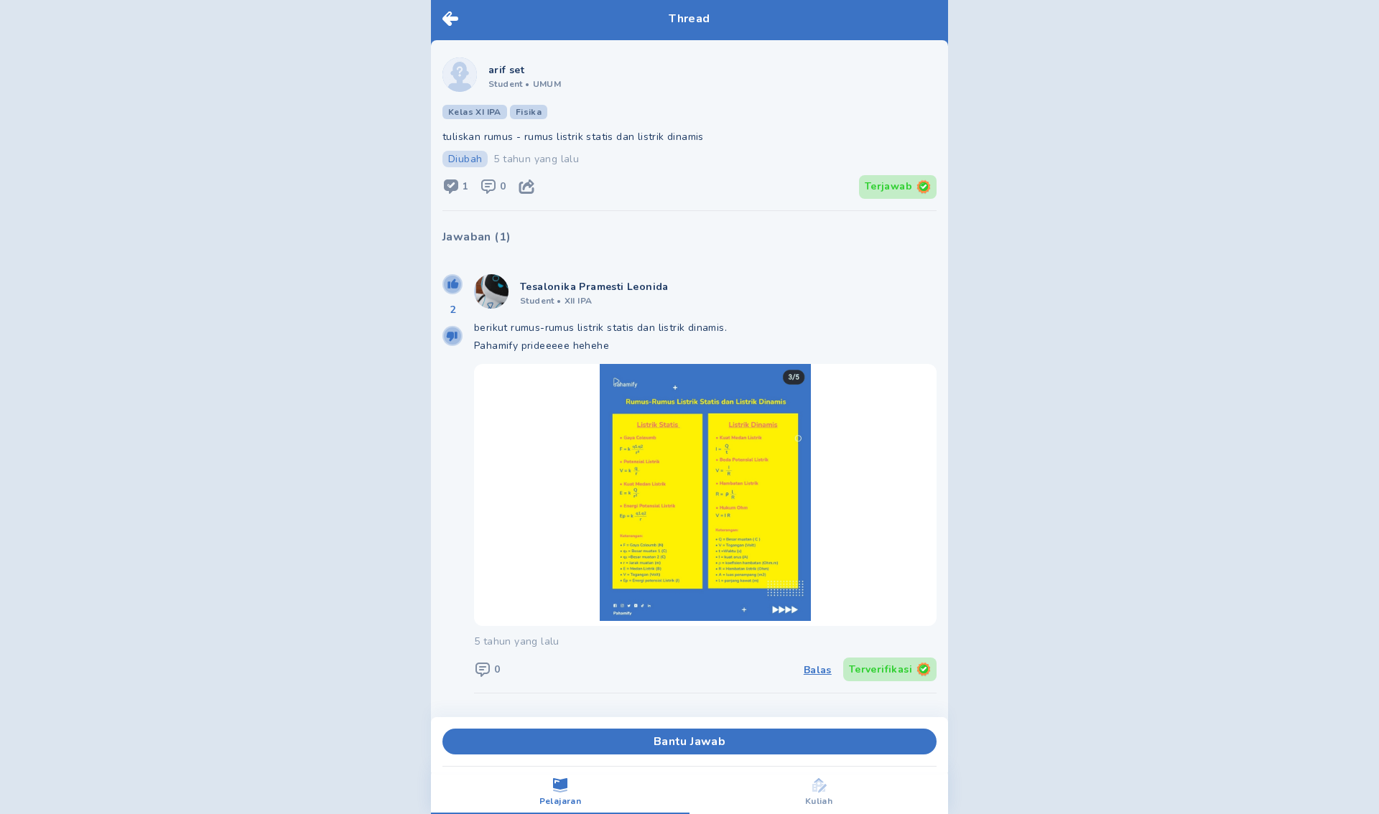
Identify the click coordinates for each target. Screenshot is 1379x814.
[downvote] (452, 336)
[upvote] (452, 284)
